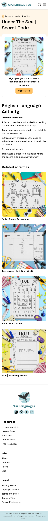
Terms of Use (8, 498)
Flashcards (7, 435)
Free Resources (9, 444)
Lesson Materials (12, 16)
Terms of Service (10, 493)
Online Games (8, 439)
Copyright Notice (10, 489)
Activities (26, 16)
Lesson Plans (8, 431)
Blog (4, 471)
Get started (24, 90)
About (5, 458)
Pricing (5, 466)
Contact (6, 462)
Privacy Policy (9, 485)
